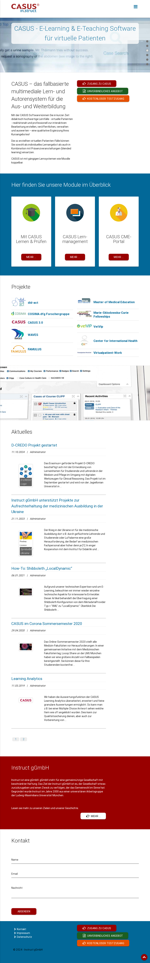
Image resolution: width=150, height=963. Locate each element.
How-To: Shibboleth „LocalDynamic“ (41, 568)
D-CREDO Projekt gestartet (34, 445)
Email (14, 873)
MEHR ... (31, 257)
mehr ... (95, 816)
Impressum (23, 933)
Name (14, 859)
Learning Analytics (26, 678)
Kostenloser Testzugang (105, 98)
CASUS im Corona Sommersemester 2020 (46, 623)
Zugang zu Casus (99, 83)
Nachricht (16, 887)
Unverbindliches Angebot (105, 91)
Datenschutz (24, 936)
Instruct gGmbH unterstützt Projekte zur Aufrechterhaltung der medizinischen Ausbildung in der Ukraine (57, 506)
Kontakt (21, 929)
